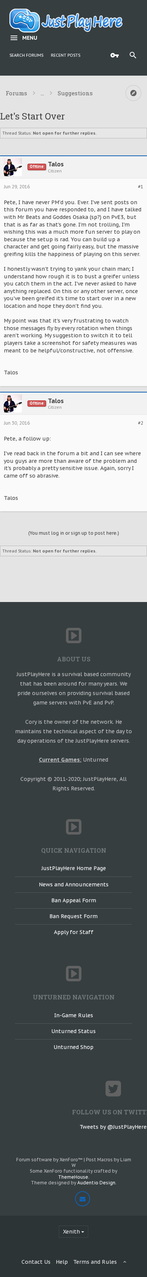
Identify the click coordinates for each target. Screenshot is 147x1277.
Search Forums (26, 55)
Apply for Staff (73, 932)
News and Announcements (74, 884)
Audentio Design (96, 1182)
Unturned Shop (73, 1047)
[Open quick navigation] (133, 93)
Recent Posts (65, 55)
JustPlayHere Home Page (73, 868)
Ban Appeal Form (73, 900)
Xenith (71, 1231)
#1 (140, 186)
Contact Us (36, 1261)
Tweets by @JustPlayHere (113, 1126)
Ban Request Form (73, 916)
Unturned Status (73, 1031)
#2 (140, 423)
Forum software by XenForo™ (50, 1159)
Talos (56, 164)
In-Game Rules (73, 1015)
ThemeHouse (73, 1177)
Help (62, 1261)
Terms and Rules (95, 1261)
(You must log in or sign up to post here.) (73, 533)
